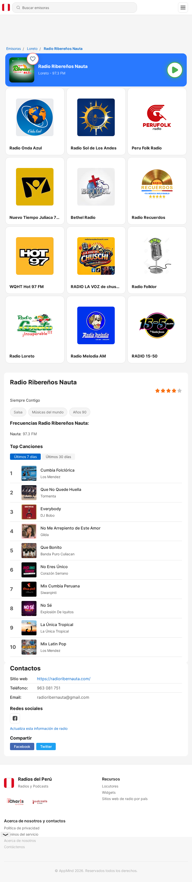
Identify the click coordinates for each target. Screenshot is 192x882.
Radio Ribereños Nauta (63, 48)
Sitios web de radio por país (125, 799)
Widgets (109, 792)
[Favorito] (33, 59)
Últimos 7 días (25, 456)
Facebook (22, 746)
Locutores (110, 786)
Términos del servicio (21, 834)
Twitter (46, 746)
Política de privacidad (22, 828)
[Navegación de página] (183, 8)
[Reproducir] (175, 70)
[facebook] (15, 718)
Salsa (18, 412)
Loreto (32, 48)
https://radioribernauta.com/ (63, 678)
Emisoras (13, 48)
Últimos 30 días (58, 456)
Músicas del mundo (48, 412)
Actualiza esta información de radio (39, 728)
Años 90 (79, 412)
